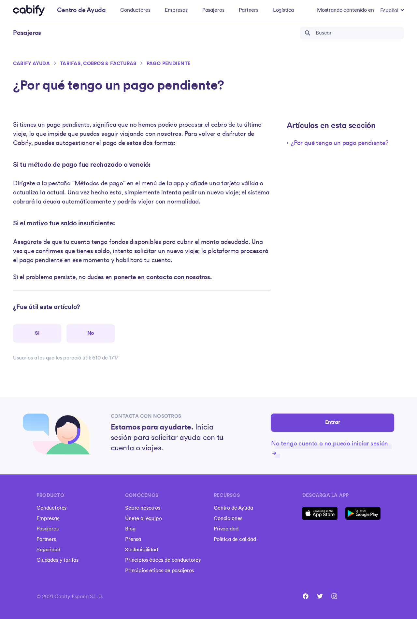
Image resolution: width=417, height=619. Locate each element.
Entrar (332, 422)
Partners (248, 10)
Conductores (135, 10)
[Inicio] (29, 10)
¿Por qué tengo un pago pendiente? (340, 143)
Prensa (133, 539)
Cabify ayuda (31, 64)
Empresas (176, 10)
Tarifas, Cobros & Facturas (98, 64)
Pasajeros (213, 10)
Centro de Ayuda (233, 508)
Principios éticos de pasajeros (159, 570)
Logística (283, 10)
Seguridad (48, 550)
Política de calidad (235, 539)
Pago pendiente (169, 64)
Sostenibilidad (141, 550)
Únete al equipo (143, 518)
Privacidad (226, 529)
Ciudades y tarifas (57, 560)
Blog (130, 529)
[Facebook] (305, 596)
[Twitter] (320, 596)
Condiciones (228, 518)
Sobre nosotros (142, 508)
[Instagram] (334, 596)
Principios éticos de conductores (163, 560)
